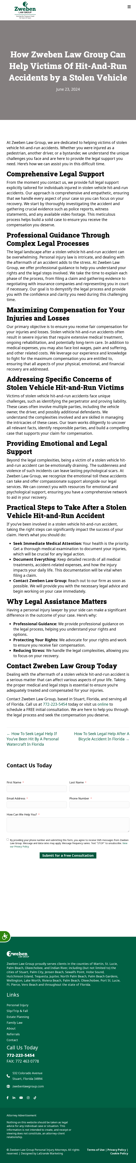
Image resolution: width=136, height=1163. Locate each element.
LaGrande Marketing (50, 1153)
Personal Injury (17, 1005)
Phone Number (79, 798)
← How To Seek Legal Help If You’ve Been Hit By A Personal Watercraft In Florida (33, 739)
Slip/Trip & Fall (17, 1011)
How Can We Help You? (22, 814)
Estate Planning (18, 1017)
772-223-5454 (55, 704)
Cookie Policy (119, 1153)
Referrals (13, 1034)
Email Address (16, 798)
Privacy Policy (116, 1150)
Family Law (14, 1022)
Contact (12, 1040)
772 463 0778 (27, 1061)
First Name (14, 782)
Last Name (76, 782)
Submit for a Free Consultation (68, 855)
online (103, 704)
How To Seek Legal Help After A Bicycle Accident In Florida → (101, 736)
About (11, 1028)
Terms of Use (96, 1150)
